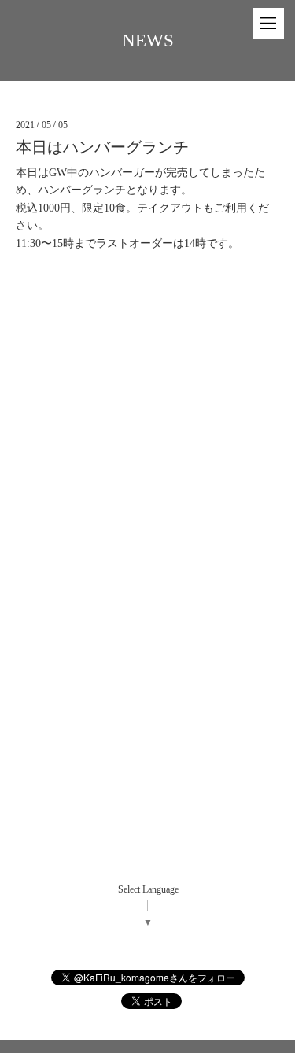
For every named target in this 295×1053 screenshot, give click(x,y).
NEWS (148, 40)
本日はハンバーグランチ (102, 147)
